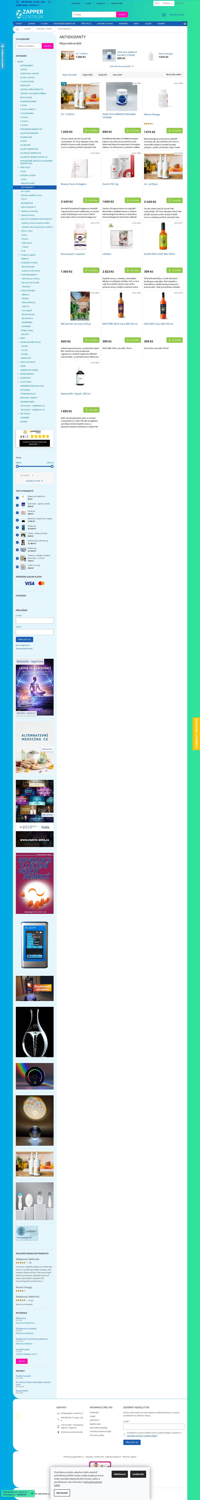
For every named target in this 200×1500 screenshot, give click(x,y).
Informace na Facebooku (72, 1432)
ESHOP (20, 61)
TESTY (24, 199)
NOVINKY (24, 421)
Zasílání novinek (23, 1376)
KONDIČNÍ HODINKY (28, 101)
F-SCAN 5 (24, 125)
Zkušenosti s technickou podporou (32, 1339)
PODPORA (76, 3)
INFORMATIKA (27, 203)
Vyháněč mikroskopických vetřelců (37, 227)
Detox (24, 235)
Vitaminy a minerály (29, 211)
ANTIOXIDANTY (27, 187)
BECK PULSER (26, 97)
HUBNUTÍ (25, 258)
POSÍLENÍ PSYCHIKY (29, 262)
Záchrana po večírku (31, 278)
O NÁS (88, 3)
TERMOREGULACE (28, 393)
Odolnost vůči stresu (31, 270)
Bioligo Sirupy (27, 330)
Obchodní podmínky (99, 1427)
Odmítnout (120, 1474)
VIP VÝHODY (25, 413)
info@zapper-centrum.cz (72, 1413)
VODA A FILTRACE (27, 362)
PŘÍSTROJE (25, 167)
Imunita (25, 238)
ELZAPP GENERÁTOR (29, 149)
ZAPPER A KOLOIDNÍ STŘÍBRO (33, 93)
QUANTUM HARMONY (29, 133)
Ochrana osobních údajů (100, 1431)
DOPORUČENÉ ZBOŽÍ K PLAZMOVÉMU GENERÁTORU (36, 162)
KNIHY (22, 338)
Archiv (21, 1361)
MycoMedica (27, 318)
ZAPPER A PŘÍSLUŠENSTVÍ (31, 89)
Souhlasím (138, 1474)
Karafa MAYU (22, 1391)
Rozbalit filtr (33, 481)
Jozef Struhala (22, 1349)
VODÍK (23, 366)
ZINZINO (25, 298)
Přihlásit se (24, 639)
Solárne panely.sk (113, 1456)
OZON (23, 171)
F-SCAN (23, 105)
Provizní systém (97, 1435)
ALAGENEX (26, 326)
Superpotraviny (28, 215)
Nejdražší (103, 74)
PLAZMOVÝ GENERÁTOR (30, 153)
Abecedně (117, 74)
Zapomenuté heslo (24, 648)
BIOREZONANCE (27, 374)
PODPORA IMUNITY (29, 274)
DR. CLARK (25, 191)
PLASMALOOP (26, 137)
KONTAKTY (101, 3)
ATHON (23, 141)
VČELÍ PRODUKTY (28, 207)
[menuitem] (19, 23)
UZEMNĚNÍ (24, 417)
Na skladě (27, 475)
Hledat (122, 14)
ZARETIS (25, 306)
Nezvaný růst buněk (30, 282)
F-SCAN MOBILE (27, 113)
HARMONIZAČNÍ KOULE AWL (32, 386)
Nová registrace (23, 645)
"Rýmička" (26, 286)
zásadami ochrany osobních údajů (142, 1435)
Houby (24, 179)
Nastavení (62, 1493)
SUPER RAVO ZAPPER (29, 73)
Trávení (25, 246)
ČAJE (23, 250)
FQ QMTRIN (25, 145)
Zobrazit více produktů (120, 66)
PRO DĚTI (25, 334)
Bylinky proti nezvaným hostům (35, 223)
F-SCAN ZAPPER (27, 81)
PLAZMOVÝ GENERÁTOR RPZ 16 (33, 157)
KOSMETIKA (25, 378)
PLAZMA (24, 354)
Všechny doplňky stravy (31, 195)
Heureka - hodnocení (95, 1456)
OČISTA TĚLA (27, 231)
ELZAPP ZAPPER (27, 77)
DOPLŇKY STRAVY (28, 175)
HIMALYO (25, 294)
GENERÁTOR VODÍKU (29, 370)
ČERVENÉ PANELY (27, 401)
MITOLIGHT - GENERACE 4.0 (33, 409)
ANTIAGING (25, 390)
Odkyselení (27, 242)
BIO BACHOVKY (28, 266)
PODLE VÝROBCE (28, 290)
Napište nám (116, 3)
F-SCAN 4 (24, 121)
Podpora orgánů (28, 254)
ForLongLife (27, 310)
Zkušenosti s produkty (26, 1328)
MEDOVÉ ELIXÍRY (28, 183)
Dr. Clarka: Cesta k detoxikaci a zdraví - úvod (34, 1383)
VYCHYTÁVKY (25, 382)
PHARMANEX (27, 322)
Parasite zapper (129, 1456)
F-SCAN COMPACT (28, 109)
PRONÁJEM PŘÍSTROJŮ (30, 342)
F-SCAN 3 (24, 117)
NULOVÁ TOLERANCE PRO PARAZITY (36, 219)
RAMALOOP (25, 85)
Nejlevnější (88, 74)
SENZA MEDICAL (28, 302)
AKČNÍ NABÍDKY (26, 65)
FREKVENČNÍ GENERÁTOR (31, 129)
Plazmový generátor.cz (74, 1456)
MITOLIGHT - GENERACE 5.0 (33, 405)
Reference (21, 1318)
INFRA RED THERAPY (29, 397)
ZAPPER (23, 69)
